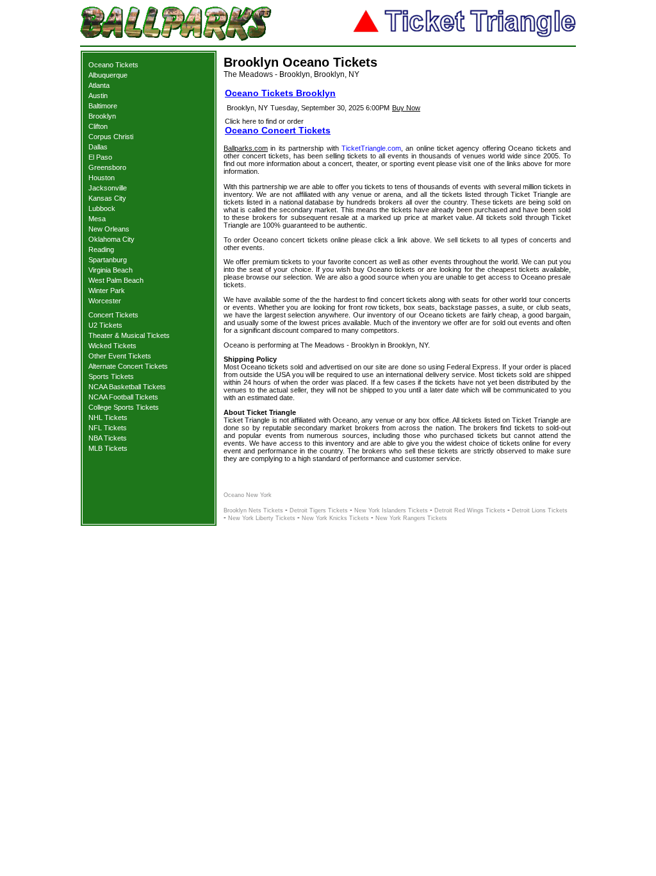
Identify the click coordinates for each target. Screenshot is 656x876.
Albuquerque (107, 75)
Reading (101, 249)
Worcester (104, 301)
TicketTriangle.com (371, 148)
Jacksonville (107, 188)
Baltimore (102, 106)
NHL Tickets (107, 417)
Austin (98, 95)
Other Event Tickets (119, 356)
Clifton (98, 126)
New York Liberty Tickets (261, 518)
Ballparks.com (246, 148)
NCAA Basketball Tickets (127, 387)
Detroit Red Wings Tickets (469, 510)
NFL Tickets (107, 428)
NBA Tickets (107, 438)
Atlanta (99, 85)
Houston (101, 177)
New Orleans (108, 229)
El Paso (100, 157)
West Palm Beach (116, 280)
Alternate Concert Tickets (128, 366)
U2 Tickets (105, 325)
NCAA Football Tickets (123, 397)
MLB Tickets (107, 448)
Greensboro (107, 167)
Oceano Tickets (113, 65)
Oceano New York (248, 495)
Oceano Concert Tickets (278, 130)
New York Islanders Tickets (391, 510)
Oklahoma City (111, 239)
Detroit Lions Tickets (540, 510)
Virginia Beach (110, 270)
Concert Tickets (113, 315)
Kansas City (107, 198)
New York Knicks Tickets (335, 518)
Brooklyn (102, 116)
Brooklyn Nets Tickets (253, 510)
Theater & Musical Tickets (129, 335)
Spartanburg (107, 260)
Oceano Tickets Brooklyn (280, 93)
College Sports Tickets (123, 407)
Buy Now (406, 108)
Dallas (98, 147)
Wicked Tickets (112, 346)
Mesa (97, 219)
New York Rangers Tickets (411, 518)
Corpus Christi (110, 136)
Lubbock (101, 208)
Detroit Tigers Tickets (319, 510)
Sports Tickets (111, 376)
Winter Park (106, 290)
